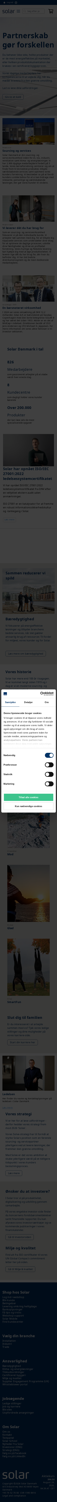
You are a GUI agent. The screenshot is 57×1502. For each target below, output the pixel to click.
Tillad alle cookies (28, 797)
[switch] (49, 764)
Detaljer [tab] (28, 702)
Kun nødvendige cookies (28, 806)
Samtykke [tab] (10, 702)
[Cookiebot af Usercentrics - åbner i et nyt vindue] (41, 694)
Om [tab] (47, 702)
